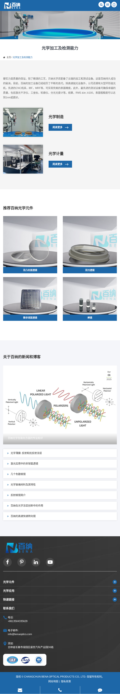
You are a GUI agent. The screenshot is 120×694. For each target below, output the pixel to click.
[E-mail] (20, 690)
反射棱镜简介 (18, 495)
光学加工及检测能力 (22, 57)
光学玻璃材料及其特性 (23, 484)
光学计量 (56, 153)
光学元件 (8, 582)
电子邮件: (13, 630)
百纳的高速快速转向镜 (23, 516)
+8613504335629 (18, 621)
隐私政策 (66, 681)
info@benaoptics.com (20, 634)
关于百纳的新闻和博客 (22, 357)
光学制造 (56, 117)
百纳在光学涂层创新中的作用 (27, 505)
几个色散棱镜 (18, 474)
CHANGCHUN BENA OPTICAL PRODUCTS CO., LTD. (55, 676)
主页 (9, 57)
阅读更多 (57, 127)
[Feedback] (100, 690)
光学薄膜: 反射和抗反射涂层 (26, 453)
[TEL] (60, 690)
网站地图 (53, 681)
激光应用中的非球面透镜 (24, 463)
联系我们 (8, 608)
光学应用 (8, 590)
